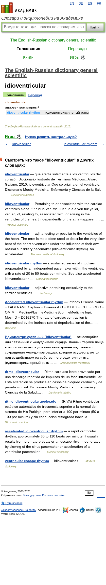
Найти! (95, 27)
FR (99, 3)
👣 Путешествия (11, 503)
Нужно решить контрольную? (51, 137)
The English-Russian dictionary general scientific (53, 40)
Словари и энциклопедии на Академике (42, 18)
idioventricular (17, 174)
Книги (28, 57)
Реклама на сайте (53, 495)
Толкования (28, 49)
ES (90, 3)
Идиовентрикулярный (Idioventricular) (38, 337)
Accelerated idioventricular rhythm (34, 302)
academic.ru (19, 7)
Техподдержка (32, 495)
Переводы (77, 49)
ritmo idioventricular (22, 372)
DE (81, 3)
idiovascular (21, 144)
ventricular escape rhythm (27, 461)
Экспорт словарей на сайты (18, 509)
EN (72, 3)
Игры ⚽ (78, 57)
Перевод (35, 95)
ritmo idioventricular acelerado (30, 401)
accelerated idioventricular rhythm (34, 431)
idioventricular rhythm (80, 144)
